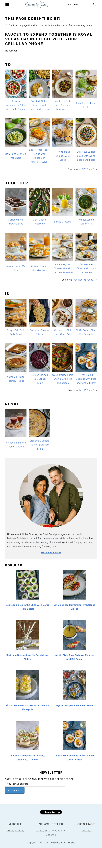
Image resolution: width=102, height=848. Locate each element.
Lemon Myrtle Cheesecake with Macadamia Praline (62, 268)
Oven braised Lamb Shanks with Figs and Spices (62, 379)
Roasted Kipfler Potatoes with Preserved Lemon (39, 105)
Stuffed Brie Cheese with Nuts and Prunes (86, 268)
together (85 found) (83, 279)
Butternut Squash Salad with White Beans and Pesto (86, 155)
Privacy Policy (16, 830)
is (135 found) (86, 390)
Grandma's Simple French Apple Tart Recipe (39, 444)
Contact (86, 830)
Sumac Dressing (62, 221)
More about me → (51, 552)
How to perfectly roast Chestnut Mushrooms (63, 105)
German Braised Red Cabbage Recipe (39, 379)
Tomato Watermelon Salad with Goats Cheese (15, 105)
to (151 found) (86, 169)
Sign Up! (41, 830)
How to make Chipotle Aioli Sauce (62, 155)
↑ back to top (51, 812)
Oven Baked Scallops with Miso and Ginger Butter (86, 379)
